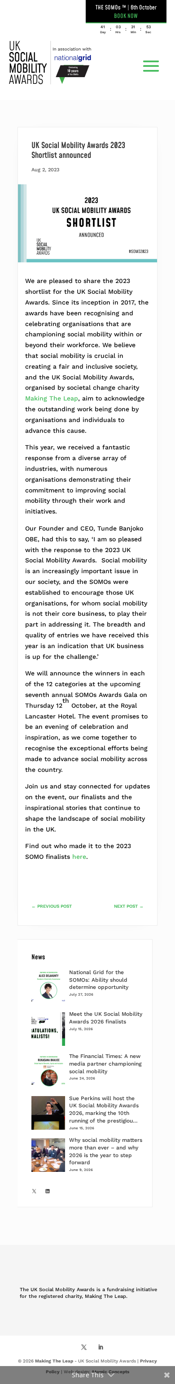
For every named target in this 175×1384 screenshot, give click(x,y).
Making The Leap (51, 398)
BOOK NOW (126, 16)
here (79, 856)
